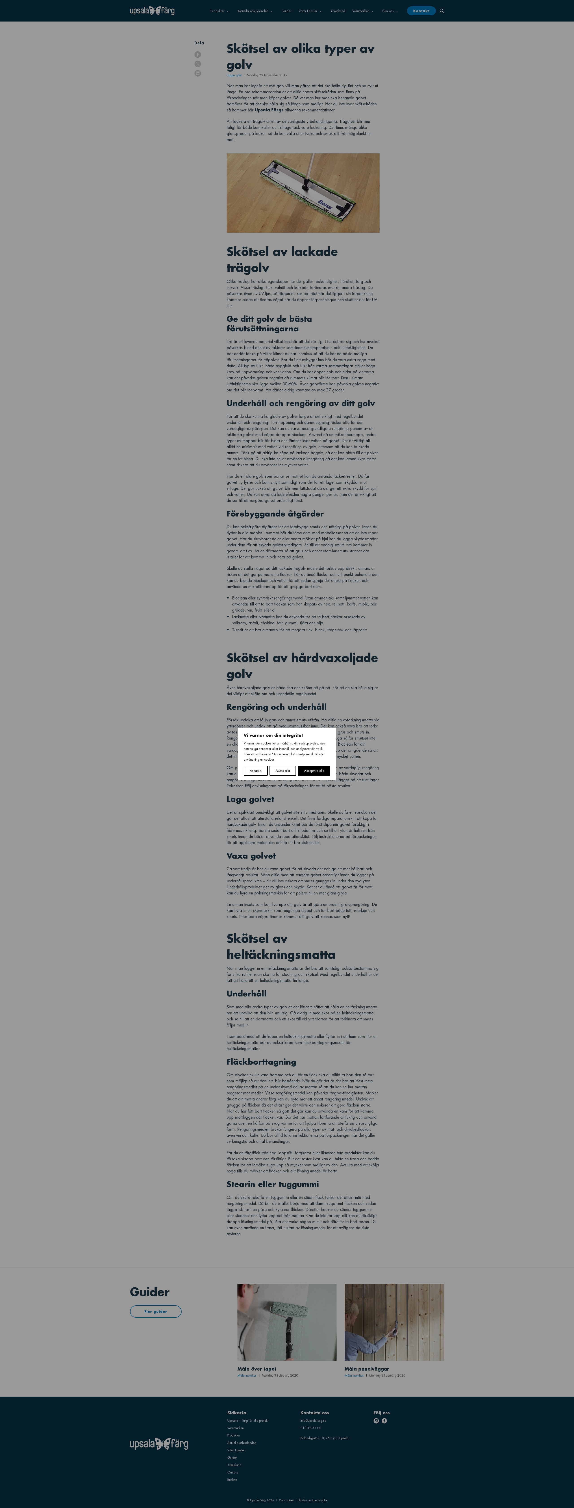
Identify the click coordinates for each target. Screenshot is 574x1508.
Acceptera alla (314, 770)
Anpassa (255, 770)
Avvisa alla (283, 770)
